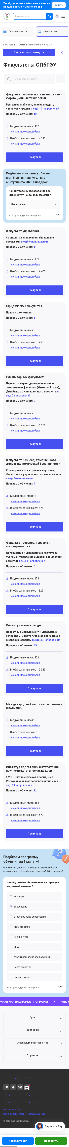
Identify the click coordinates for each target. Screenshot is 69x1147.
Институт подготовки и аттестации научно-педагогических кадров (32, 768)
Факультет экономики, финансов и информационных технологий (34, 96)
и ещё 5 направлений (19, 478)
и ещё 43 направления (45, 640)
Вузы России (9, 45)
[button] (34, 1018)
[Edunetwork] (7, 16)
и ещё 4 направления (31, 561)
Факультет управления (22, 231)
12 (35, 114)
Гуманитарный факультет (25, 377)
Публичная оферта (12, 1109)
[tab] (17, 31)
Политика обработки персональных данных (24, 1114)
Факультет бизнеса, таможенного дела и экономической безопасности (33, 461)
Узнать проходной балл (25, 131)
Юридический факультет (24, 306)
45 (35, 645)
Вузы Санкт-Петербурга (30, 45)
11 (35, 247)
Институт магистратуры (24, 625)
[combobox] (32, 16)
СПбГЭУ (48, 45)
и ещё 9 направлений (34, 241)
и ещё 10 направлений (44, 108)
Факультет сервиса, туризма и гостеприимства (28, 544)
